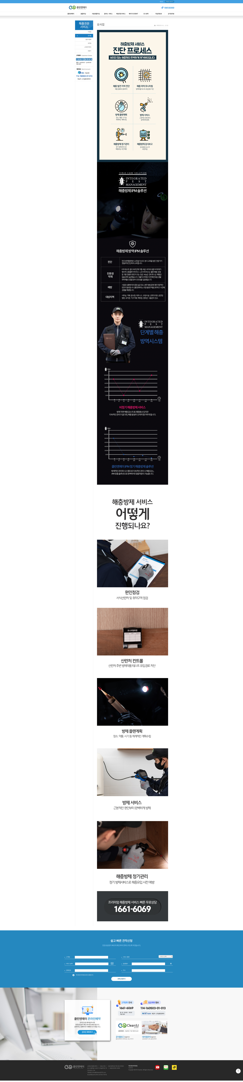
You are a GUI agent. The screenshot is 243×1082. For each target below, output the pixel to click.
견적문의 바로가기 (169, 1)
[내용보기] (90, 975)
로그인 (161, 1)
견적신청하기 (121, 979)
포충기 (89, 51)
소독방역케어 (87, 47)
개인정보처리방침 (132, 1066)
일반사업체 (88, 39)
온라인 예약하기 (87, 1032)
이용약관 (130, 1068)
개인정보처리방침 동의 (84, 975)
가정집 (89, 32)
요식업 (89, 35)
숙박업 (89, 43)
